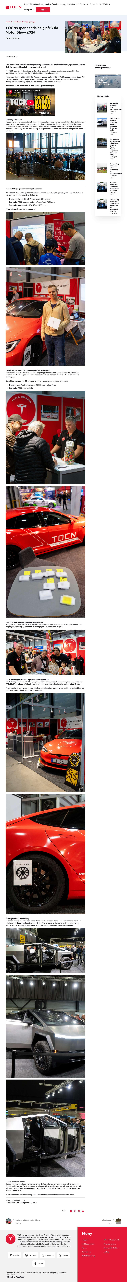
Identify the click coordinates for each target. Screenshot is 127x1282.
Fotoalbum (17, 22)
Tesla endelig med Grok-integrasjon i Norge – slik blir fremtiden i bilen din (114, 205)
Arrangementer (110, 1244)
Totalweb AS (10, 1275)
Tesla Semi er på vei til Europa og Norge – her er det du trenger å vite (114, 124)
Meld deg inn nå (88, 1244)
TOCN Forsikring (36, 4)
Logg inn (43, 9)
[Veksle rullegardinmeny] (77, 4)
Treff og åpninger (28, 22)
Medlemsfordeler (51, 4)
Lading (62, 4)
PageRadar (20, 1277)
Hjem (26, 4)
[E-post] (82, 1211)
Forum (84, 1248)
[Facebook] (70, 1211)
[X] (74, 1211)
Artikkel (9, 22)
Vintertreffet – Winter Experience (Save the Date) (104, 81)
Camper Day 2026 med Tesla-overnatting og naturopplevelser (116, 168)
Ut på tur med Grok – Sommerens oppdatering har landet (114, 186)
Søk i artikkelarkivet (111, 1248)
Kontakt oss (86, 1252)
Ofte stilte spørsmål (111, 1240)
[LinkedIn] (78, 1211)
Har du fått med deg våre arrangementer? (116, 106)
